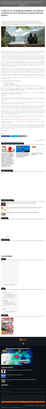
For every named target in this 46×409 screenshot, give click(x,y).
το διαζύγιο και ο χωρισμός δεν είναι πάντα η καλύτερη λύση (30, 119)
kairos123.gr (12, 284)
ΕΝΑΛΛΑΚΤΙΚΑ (5, 133)
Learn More (21, 5)
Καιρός (6, 284)
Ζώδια (6, 311)
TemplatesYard (9, 407)
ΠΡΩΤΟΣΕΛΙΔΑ (42, 405)
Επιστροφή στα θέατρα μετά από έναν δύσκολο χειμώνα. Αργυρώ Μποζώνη (21, 379)
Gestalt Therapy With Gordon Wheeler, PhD (14, 374)
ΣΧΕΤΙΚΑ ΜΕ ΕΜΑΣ (31, 405)
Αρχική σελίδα (3, 7)
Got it (26, 5)
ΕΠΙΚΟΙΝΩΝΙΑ (37, 405)
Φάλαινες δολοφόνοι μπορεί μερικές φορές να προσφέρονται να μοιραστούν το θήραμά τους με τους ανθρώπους (23, 155)
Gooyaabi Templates (21, 407)
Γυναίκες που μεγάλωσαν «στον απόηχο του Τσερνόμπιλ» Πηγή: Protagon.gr (21, 202)
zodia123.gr (13, 311)
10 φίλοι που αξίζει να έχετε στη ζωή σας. (37, 154)
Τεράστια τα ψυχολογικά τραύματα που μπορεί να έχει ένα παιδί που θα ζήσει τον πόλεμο (24, 207)
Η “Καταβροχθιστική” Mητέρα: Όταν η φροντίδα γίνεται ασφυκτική (19, 370)
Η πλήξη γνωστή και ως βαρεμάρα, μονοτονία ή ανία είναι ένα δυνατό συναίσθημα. (22, 212)
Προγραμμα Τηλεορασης (4, 256)
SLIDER (7, 7)
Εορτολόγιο (8, 236)
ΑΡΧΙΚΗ (26, 405)
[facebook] (23, 343)
